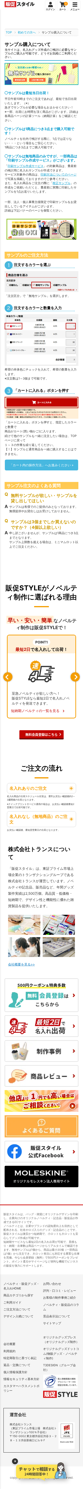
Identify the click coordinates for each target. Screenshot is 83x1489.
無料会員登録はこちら (41, 734)
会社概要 (9, 1344)
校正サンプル (62, 183)
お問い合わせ (52, 1284)
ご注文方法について (16, 1309)
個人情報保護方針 (15, 1372)
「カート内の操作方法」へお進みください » (41, 465)
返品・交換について (16, 1365)
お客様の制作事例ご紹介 (59, 1297)
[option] (41, 676)
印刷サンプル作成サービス (26, 166)
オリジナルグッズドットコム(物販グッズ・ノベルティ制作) (61, 1353)
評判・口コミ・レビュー (59, 1290)
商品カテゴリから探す (18, 1295)
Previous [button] (7, 677)
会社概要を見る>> (21, 964)
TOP (9, 32)
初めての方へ (27, 32)
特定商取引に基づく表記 (19, 1358)
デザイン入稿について (18, 1316)
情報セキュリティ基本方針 (21, 1379)
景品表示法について (56, 1316)
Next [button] (75, 677)
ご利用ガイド (12, 1302)
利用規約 (9, 1351)
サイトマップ (52, 1323)
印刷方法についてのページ (59, 174)
